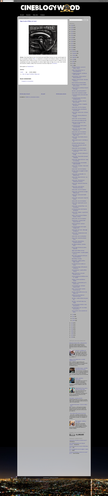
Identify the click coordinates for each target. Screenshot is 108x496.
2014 (72, 49)
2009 (72, 331)
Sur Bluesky (45, 488)
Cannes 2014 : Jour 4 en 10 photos (79, 189)
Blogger (56, 492)
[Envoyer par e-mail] (30, 72)
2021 (72, 35)
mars (73, 316)
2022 (72, 33)
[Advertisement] (43, 89)
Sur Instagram (46, 486)
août (73, 59)
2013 (72, 323)
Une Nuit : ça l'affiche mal (80, 350)
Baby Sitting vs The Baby (77, 258)
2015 (72, 47)
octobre (74, 55)
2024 (72, 29)
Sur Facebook (46, 483)
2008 (72, 333)
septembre (74, 57)
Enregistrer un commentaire (27, 81)
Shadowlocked (30, 66)
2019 (72, 39)
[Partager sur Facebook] (34, 72)
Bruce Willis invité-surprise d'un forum (78, 413)
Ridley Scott (37, 74)
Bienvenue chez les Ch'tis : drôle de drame (78, 343)
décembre (74, 51)
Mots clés (35, 15)
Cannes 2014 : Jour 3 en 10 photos (79, 201)
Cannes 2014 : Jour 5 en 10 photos (79, 169)
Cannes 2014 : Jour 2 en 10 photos (79, 218)
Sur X (44, 481)
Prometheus (54, 63)
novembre (74, 53)
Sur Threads (45, 485)
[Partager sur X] (32, 72)
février (73, 318)
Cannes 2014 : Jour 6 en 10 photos (79, 148)
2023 (72, 31)
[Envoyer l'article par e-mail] (26, 72)
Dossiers (28, 15)
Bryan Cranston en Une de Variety (79, 82)
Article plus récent (25, 94)
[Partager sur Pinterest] (35, 72)
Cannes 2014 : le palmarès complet (79, 92)
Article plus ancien (61, 94)
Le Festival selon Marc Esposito (78, 143)
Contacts (42, 15)
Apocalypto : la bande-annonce (75, 398)
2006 (72, 337)
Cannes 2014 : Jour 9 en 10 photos (79, 107)
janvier (73, 320)
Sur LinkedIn (45, 479)
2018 (72, 41)
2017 (72, 43)
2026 (72, 25)
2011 (72, 327)
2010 (72, 329)
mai (73, 65)
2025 (72, 27)
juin (73, 63)
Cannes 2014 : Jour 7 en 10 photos (79, 131)
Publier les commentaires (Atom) (32, 97)
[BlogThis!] (31, 72)
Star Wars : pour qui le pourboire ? (79, 90)
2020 (72, 37)
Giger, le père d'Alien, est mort (28, 21)
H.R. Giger (27, 74)
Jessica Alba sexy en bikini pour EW (79, 120)
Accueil (22, 15)
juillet (73, 61)
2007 (72, 335)
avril (73, 314)
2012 (72, 325)
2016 (72, 45)
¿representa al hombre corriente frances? (78, 440)
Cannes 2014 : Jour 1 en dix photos (79, 236)
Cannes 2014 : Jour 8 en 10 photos (79, 118)
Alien (34, 58)
